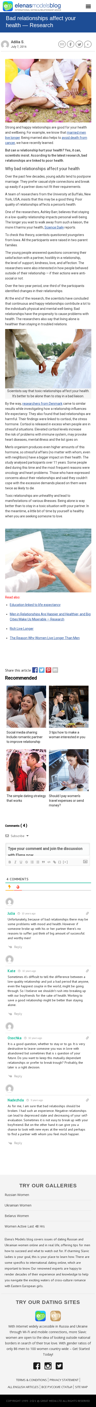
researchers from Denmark (42, 403)
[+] (65, 862)
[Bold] (9, 862)
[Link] (54, 862)
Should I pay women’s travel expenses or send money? (66, 800)
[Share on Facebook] (34, 670)
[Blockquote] (43, 862)
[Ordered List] (32, 862)
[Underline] (21, 862)
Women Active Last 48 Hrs (25, 1226)
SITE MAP (81, 1387)
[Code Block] (48, 862)
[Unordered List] (37, 862)
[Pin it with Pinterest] (47, 670)
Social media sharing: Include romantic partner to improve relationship (25, 737)
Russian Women (17, 1194)
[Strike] (26, 862)
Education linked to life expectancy (35, 605)
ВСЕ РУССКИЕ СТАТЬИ (56, 1387)
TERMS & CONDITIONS (31, 1380)
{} (60, 862)
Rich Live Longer (22, 628)
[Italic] (15, 862)
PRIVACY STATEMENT (64, 1380)
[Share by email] (54, 670)
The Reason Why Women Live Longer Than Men (45, 638)
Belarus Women (17, 1216)
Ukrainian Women (18, 1205)
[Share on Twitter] (40, 670)
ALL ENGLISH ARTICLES (23, 1387)
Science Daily (54, 227)
